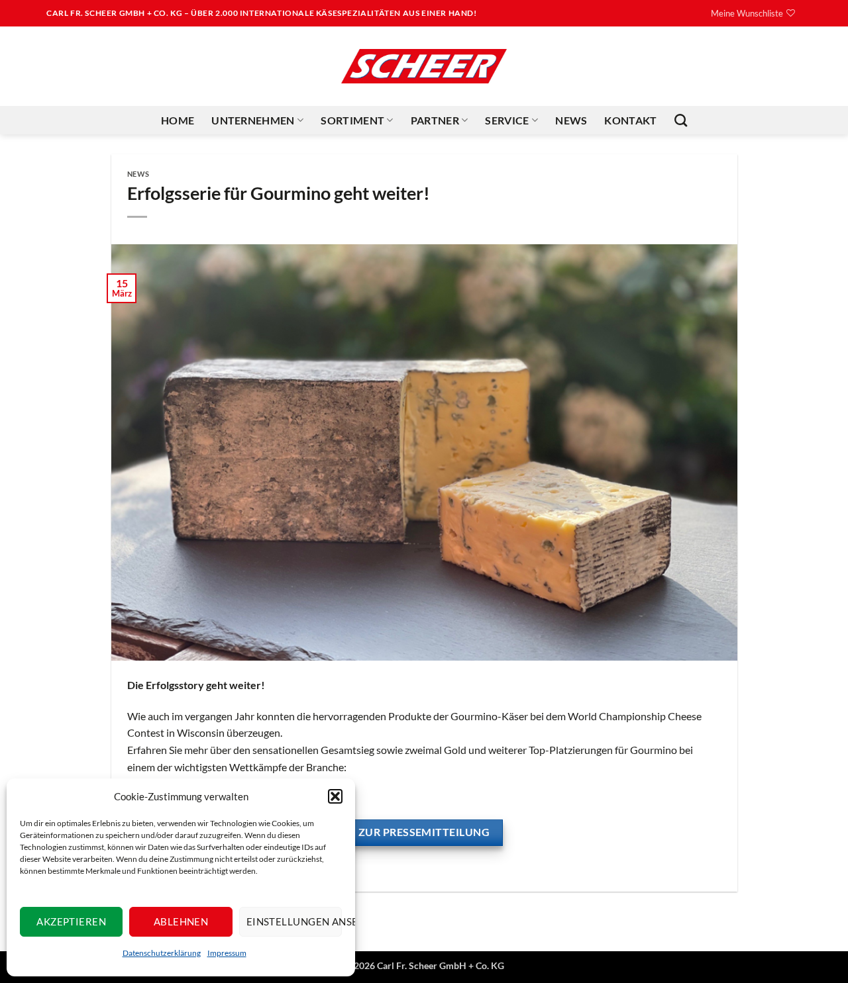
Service (507, 120)
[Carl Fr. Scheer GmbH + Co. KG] (424, 66)
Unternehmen (253, 120)
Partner (435, 120)
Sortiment (352, 120)
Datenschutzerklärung (162, 953)
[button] (335, 796)
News (571, 120)
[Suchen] (680, 120)
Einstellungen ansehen (294, 921)
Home (177, 120)
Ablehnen (181, 921)
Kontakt (630, 120)
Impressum (226, 953)
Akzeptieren (71, 921)
